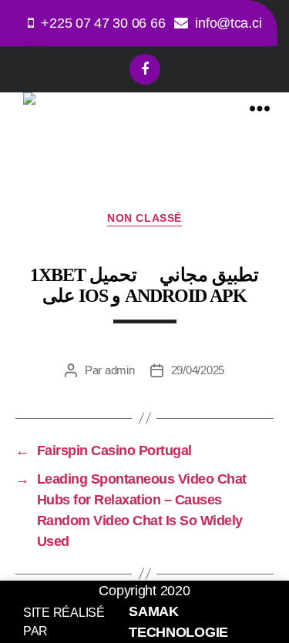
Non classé (144, 218)
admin (120, 370)
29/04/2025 (197, 370)
